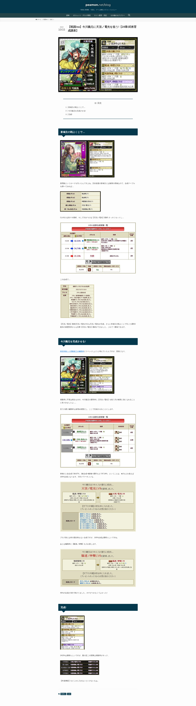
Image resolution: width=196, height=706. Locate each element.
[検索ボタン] (129, 15)
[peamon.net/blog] (98, 5)
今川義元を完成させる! (77, 111)
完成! (70, 114)
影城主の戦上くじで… (76, 107)
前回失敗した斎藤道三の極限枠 (72, 351)
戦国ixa (63, 694)
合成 (69, 694)
